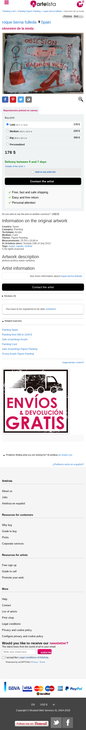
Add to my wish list (45, 172)
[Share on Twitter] (21, 99)
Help (4, 599)
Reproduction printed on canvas (20, 110)
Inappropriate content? (73, 362)
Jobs (5, 497)
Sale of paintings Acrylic (15, 339)
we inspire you (65, 455)
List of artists (9, 611)
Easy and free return (25, 197)
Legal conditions (11, 623)
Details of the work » (15, 166)
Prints (5, 537)
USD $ (55, 214)
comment (51, 309)
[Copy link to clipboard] (28, 99)
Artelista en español (13, 503)
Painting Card (9, 11)
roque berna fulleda (52, 11)
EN (33, 704)
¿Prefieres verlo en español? (68, 464)
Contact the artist (42, 181)
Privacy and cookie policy (17, 630)
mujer (12, 246)
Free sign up (9, 565)
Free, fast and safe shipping (30, 192)
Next (76, 16)
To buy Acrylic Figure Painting (18, 353)
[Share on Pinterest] (13, 99)
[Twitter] (56, 722)
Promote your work (13, 577)
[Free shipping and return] (36, 401)
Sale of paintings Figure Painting (19, 349)
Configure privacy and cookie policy (22, 636)
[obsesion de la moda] (43, 63)
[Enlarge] (80, 100)
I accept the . (27, 657)
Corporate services (13, 543)
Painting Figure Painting (29, 11)
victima (28, 246)
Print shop (8, 617)
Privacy (34, 662)
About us (7, 491)
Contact (6, 605)
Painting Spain (10, 329)
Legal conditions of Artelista (33, 657)
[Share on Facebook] (5, 99)
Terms (42, 662)
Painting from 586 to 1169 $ (17, 334)
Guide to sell (9, 571)
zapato (19, 246)
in (54, 704)
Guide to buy (9, 531)
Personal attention (23, 202)
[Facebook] (67, 722)
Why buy (7, 525)
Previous (68, 16)
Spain (46, 22)
